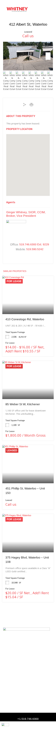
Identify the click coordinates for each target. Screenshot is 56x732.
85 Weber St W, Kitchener (22, 404)
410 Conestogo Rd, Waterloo (24, 319)
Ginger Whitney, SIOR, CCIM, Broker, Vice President (26, 214)
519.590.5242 (34, 249)
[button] (47, 9)
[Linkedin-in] (5, 674)
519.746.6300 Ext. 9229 (34, 244)
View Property (28, 306)
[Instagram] (10, 674)
